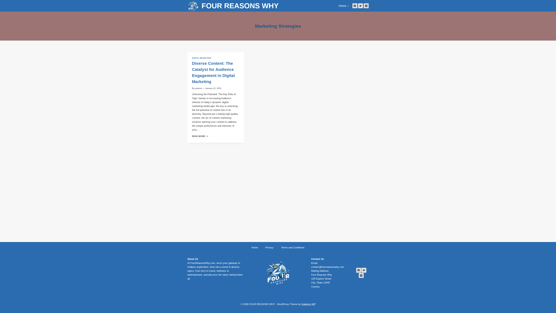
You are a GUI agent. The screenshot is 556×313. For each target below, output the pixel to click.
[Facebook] (354, 5)
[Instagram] (366, 5)
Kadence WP (308, 304)
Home (255, 247)
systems (198, 88)
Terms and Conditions (292, 247)
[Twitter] (360, 5)
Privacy (269, 247)
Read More (200, 136)
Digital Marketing (201, 58)
